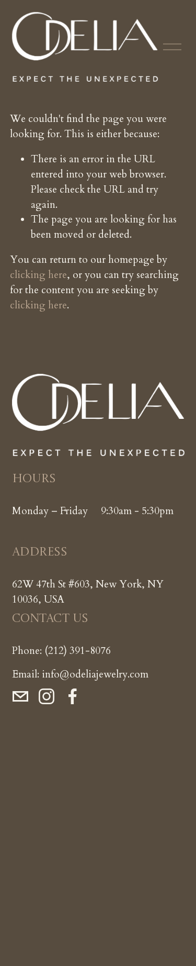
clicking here (38, 275)
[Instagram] (46, 696)
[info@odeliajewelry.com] (20, 696)
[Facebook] (72, 696)
